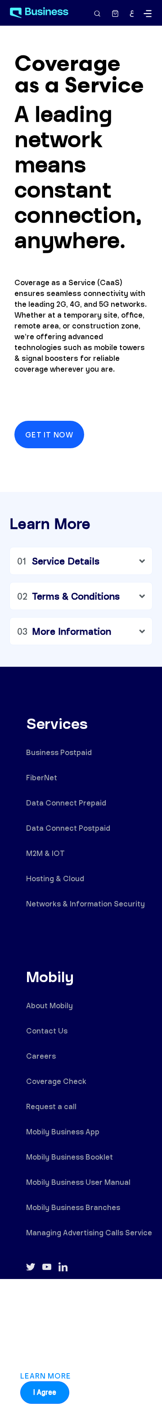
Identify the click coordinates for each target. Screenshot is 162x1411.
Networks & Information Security (85, 903)
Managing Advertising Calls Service (89, 1232)
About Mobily (49, 1005)
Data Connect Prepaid (66, 802)
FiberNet (41, 777)
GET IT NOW (49, 434)
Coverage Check (56, 1081)
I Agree (44, 1392)
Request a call (51, 1106)
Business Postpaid (59, 752)
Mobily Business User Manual (78, 1181)
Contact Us (47, 1030)
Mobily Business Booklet (69, 1156)
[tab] (81, 561)
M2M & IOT (45, 853)
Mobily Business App (62, 1131)
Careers (41, 1055)
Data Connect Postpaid (68, 827)
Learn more (45, 1375)
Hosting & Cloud (55, 878)
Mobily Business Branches (73, 1207)
